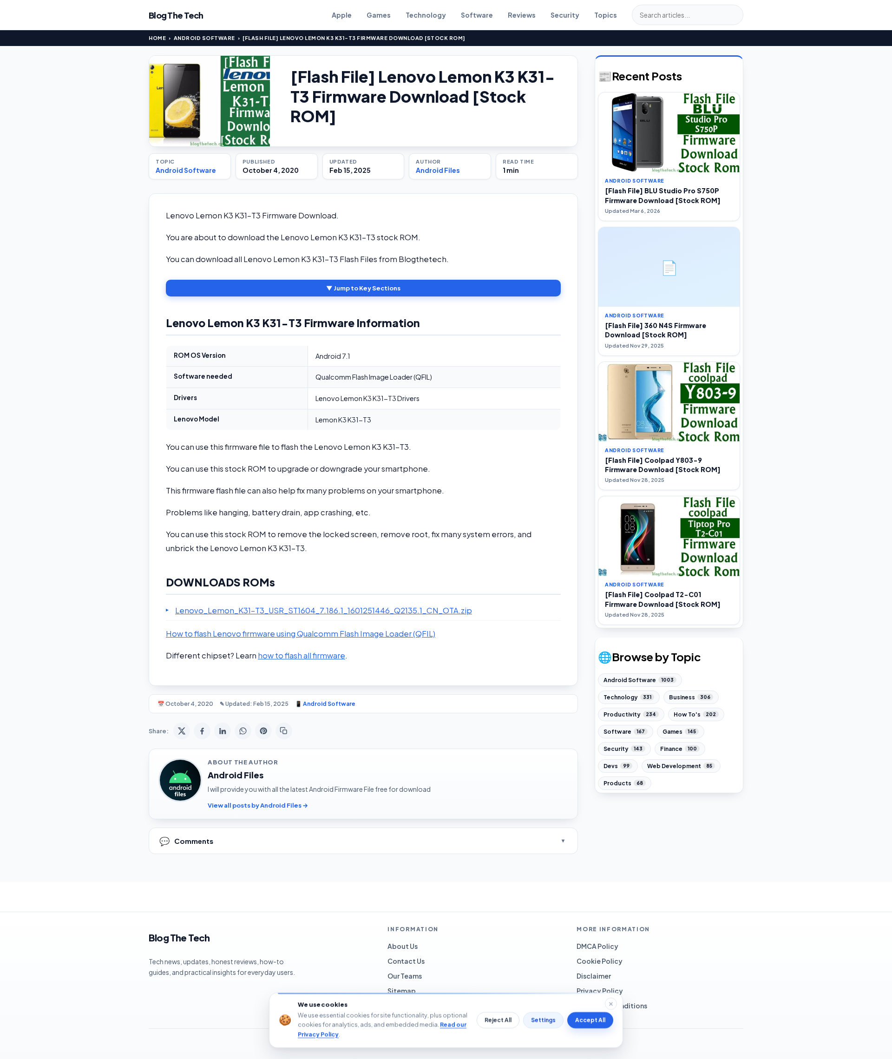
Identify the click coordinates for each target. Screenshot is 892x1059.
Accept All (590, 1020)
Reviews (522, 15)
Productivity (629, 714)
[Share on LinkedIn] (222, 731)
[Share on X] (181, 731)
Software (477, 15)
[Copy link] (283, 731)
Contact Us (406, 961)
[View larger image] (209, 101)
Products (623, 783)
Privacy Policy (600, 991)
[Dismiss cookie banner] (611, 1004)
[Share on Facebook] (202, 731)
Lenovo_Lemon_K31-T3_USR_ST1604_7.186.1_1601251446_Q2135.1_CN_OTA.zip (323, 610)
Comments (186, 840)
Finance (678, 748)
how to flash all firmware (301, 655)
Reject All (498, 1020)
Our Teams (404, 976)
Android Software (204, 38)
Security (565, 15)
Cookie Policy (600, 961)
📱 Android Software (325, 703)
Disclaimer (594, 976)
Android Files (438, 170)
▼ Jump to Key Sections (363, 288)
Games (379, 15)
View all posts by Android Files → (258, 805)
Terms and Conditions (612, 1005)
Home (157, 38)
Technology (426, 15)
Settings (543, 1020)
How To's (695, 714)
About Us (402, 946)
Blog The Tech (176, 15)
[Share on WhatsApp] (243, 731)
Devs (616, 766)
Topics (605, 15)
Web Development (679, 766)
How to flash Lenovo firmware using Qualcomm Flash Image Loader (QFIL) (300, 633)
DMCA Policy (597, 946)
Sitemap (401, 991)
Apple (342, 15)
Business (689, 697)
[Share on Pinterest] (263, 731)
